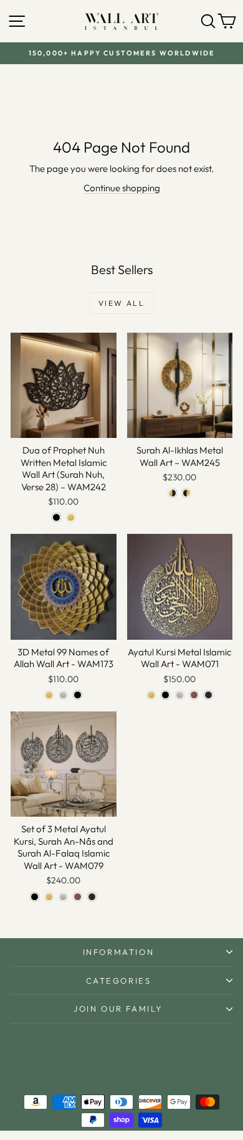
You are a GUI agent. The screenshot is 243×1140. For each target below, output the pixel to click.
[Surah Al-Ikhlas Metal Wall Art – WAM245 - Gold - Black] (172, 493)
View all (121, 303)
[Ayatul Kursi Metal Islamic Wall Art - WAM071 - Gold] (151, 695)
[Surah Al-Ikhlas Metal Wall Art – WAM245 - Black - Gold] (186, 493)
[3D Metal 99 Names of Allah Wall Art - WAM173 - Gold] (49, 695)
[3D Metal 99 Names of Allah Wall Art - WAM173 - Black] (77, 695)
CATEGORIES (118, 981)
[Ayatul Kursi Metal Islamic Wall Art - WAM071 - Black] (165, 695)
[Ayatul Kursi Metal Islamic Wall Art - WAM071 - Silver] (179, 695)
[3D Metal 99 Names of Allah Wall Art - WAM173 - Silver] (63, 695)
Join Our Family (118, 1009)
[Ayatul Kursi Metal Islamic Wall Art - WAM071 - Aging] (208, 695)
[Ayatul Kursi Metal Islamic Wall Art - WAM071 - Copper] (194, 695)
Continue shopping (121, 188)
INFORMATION (119, 952)
